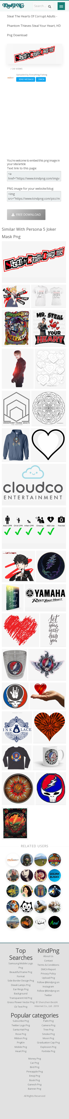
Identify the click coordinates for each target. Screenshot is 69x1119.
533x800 (9, 386)
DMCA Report (48, 969)
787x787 (9, 707)
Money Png (34, 1058)
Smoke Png (48, 1034)
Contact (48, 960)
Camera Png (48, 1025)
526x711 (9, 344)
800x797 (9, 802)
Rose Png (20, 1034)
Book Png (34, 1080)
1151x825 (37, 707)
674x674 (42, 802)
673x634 (9, 580)
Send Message (26, 79)
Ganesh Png (34, 1084)
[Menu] (61, 6)
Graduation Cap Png (48, 1042)
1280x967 (9, 305)
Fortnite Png (48, 1051)
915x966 (9, 741)
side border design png (21, 980)
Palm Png (48, 1020)
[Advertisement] (34, 120)
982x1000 (43, 580)
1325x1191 (10, 644)
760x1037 (9, 609)
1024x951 (38, 459)
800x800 (9, 503)
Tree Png (48, 1029)
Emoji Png (34, 1075)
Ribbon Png (20, 1038)
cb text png (20, 1006)
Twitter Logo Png (21, 1025)
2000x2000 (48, 644)
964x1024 (40, 344)
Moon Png (48, 1038)
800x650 (35, 678)
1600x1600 (39, 424)
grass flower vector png (20, 1002)
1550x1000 (39, 305)
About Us (48, 956)
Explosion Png (48, 1047)
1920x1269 (10, 280)
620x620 (9, 459)
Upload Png (48, 977)
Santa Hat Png (21, 1029)
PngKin (21, 1042)
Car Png (34, 1062)
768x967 (9, 424)
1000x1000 (10, 768)
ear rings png (20, 989)
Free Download (28, 215)
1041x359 (32, 609)
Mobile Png (21, 1047)
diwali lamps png (20, 985)
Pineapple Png (34, 1071)
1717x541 (9, 546)
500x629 (41, 386)
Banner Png (34, 1088)
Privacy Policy (48, 973)
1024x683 (9, 678)
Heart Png (20, 1051)
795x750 (40, 741)
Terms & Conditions (48, 964)
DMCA (40, 79)
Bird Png (34, 1067)
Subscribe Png (21, 1020)
